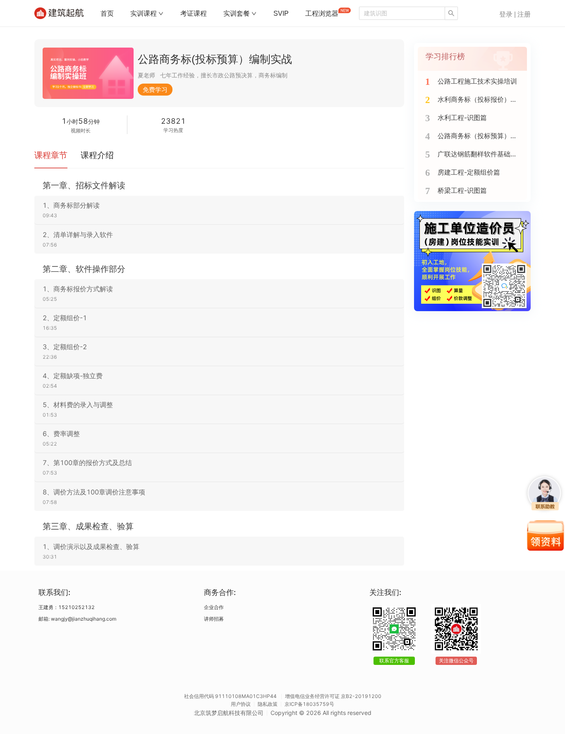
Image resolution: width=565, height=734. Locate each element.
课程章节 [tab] (50, 155)
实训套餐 (236, 13)
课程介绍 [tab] (97, 155)
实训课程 (143, 13)
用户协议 (241, 704)
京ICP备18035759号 (309, 704)
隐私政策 (268, 704)
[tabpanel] (219, 373)
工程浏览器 (321, 13)
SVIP (281, 13)
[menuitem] (107, 13)
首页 (107, 13)
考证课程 (193, 13)
